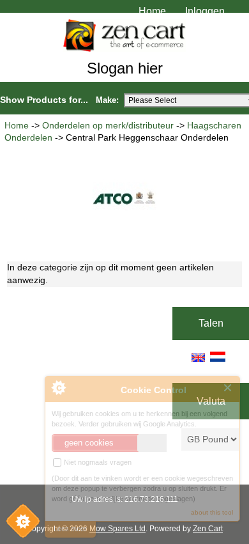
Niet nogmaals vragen (97, 462)
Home (152, 11)
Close (228, 388)
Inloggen (205, 11)
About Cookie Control (58, 387)
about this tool (212, 512)
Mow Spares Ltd (117, 528)
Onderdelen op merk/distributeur (108, 125)
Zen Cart (208, 528)
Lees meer (70, 528)
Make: (107, 100)
